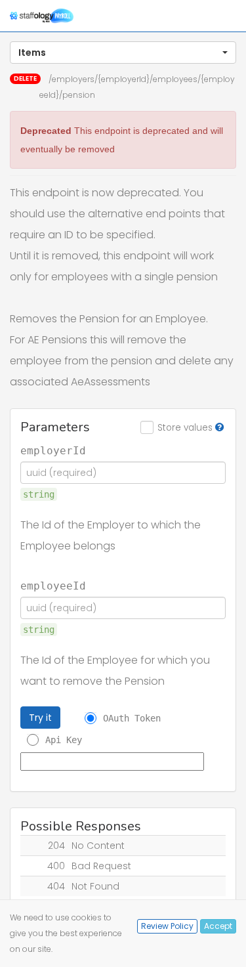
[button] (123, 52)
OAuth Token (132, 718)
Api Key (63, 740)
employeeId (53, 586)
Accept (218, 926)
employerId (53, 451)
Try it (40, 717)
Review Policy (167, 926)
